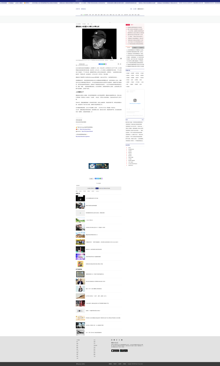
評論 (113, 14)
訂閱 (103, 188)
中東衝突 (130, 154)
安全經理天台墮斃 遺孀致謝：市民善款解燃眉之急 (135, 61)
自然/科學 (126, 14)
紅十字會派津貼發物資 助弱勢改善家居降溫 (135, 43)
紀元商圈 (134, 8)
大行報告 (130, 158)
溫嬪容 (131, 84)
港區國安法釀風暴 (131, 160)
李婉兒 (132, 82)
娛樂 (138, 14)
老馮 (142, 82)
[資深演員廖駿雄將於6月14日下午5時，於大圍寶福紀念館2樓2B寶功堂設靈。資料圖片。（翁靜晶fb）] (99, 44)
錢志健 (128, 75)
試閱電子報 (78, 8)
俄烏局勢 (130, 155)
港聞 (96, 14)
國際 (102, 14)
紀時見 (129, 147)
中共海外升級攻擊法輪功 (132, 163)
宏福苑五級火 (130, 165)
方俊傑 (142, 73)
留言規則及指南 (77, 185)
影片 (77, 341)
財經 (104, 14)
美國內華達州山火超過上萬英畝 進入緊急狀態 (136, 32)
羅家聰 (142, 75)
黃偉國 (128, 77)
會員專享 (86, 14)
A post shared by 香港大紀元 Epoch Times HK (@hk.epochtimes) (138, 115)
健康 (119, 14)
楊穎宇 (137, 77)
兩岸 (99, 14)
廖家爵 (93, 191)
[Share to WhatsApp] (104, 64)
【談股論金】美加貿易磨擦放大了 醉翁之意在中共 (136, 38)
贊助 (131, 8)
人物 (77, 358)
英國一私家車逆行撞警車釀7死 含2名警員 (135, 29)
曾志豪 (128, 73)
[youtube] (122, 340)
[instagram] (112, 340)
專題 (77, 354)
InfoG (107, 14)
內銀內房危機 (130, 157)
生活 (116, 14)
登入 (97, 188)
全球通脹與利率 (131, 149)
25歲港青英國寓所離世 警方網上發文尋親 (135, 64)
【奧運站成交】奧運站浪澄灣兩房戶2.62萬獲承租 (136, 40)
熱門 (93, 14)
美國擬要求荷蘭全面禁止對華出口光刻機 (135, 66)
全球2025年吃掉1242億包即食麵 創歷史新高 (135, 55)
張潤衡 (136, 79)
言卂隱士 (138, 82)
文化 (122, 14)
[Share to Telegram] (102, 64)
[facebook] (114, 340)
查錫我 (136, 84)
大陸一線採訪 (130, 162)
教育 (135, 14)
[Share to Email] (106, 64)
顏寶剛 (132, 77)
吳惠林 (128, 82)
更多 (141, 84)
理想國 (84, 191)
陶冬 (127, 84)
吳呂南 (137, 75)
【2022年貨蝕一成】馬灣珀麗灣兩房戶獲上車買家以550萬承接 (136, 42)
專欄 (110, 14)
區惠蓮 (128, 86)
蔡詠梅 (142, 77)
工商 (94, 356)
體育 (133, 14)
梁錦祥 (132, 75)
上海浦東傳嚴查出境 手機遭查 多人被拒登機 (135, 50)
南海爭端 (130, 152)
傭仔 (132, 79)
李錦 (141, 79)
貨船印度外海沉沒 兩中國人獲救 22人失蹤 (135, 34)
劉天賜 (137, 73)
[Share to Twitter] (101, 64)
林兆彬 (128, 79)
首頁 (81, 14)
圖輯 (94, 354)
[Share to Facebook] (99, 64)
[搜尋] (143, 9)
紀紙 (130, 14)
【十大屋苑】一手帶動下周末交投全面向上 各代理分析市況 (136, 36)
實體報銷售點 (83, 8)
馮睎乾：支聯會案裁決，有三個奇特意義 (135, 57)
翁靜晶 (80, 191)
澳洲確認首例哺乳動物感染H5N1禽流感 (135, 27)
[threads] (117, 340)
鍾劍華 (132, 73)
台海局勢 (130, 150)
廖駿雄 (88, 191)
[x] (119, 340)
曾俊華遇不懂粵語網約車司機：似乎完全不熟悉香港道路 (135, 51)
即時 (90, 14)
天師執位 (97, 191)
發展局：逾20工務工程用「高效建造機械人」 (135, 59)
